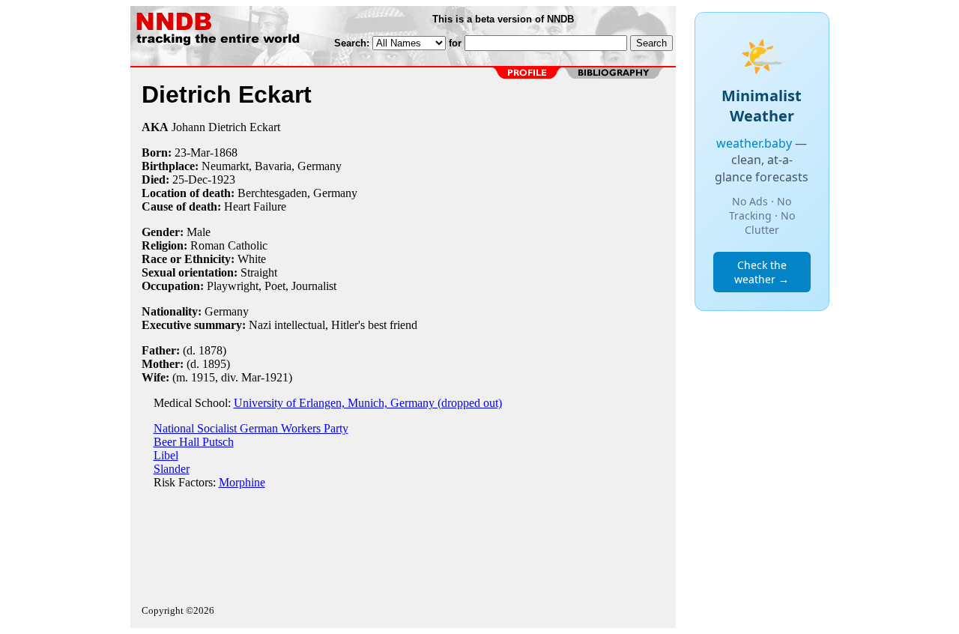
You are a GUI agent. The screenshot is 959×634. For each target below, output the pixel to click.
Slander (172, 468)
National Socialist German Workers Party (251, 428)
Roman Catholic (228, 245)
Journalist (313, 286)
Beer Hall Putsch (194, 441)
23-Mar (192, 152)
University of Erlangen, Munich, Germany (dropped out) (368, 402)
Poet (274, 286)
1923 (223, 179)
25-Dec (190, 179)
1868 (226, 152)
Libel (166, 455)
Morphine (242, 482)
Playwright (232, 286)
